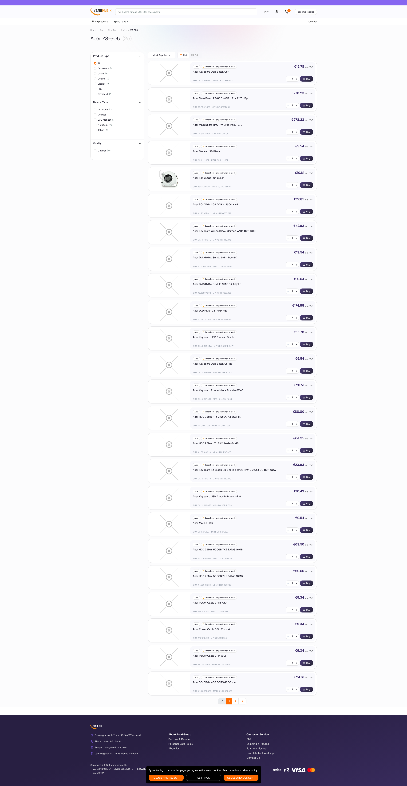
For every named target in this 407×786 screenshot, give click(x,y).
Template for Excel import (261, 753)
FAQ (248, 739)
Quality (97, 143)
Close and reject (166, 777)
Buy (308, 78)
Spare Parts (120, 21)
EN (265, 12)
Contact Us (253, 757)
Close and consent (241, 777)
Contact (312, 21)
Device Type (100, 102)
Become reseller (305, 11)
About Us (173, 748)
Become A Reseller (179, 739)
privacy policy (249, 770)
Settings (203, 777)
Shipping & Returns (257, 743)
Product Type (101, 56)
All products (101, 21)
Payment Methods (257, 748)
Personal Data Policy (180, 743)
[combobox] (186, 11)
